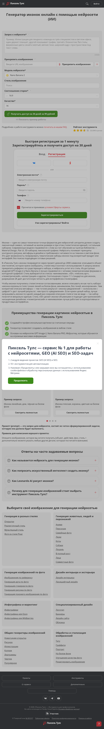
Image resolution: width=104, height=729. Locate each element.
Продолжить (21, 380)
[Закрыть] (98, 343)
